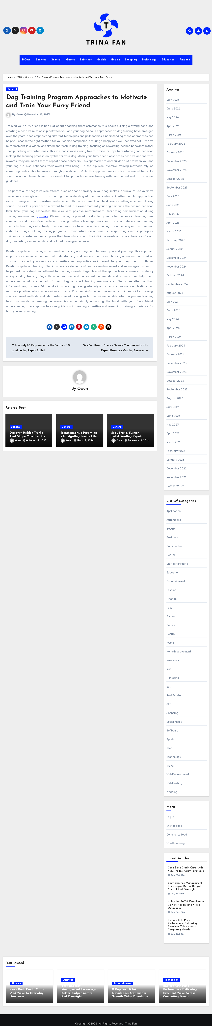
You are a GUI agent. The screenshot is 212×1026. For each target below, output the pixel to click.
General (56, 59)
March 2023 (174, 442)
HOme (26, 59)
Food (169, 607)
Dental (170, 555)
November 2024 (176, 266)
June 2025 (173, 205)
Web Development (177, 774)
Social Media (174, 721)
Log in (170, 817)
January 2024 (175, 354)
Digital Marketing (177, 563)
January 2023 (175, 459)
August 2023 (174, 398)
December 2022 (176, 468)
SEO (169, 704)
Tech (169, 748)
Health (101, 59)
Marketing (172, 677)
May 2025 (172, 214)
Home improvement (178, 651)
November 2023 (176, 372)
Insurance (172, 660)
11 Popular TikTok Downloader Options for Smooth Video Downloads (186, 904)
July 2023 (172, 407)
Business (40, 59)
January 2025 (175, 249)
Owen (19, 114)
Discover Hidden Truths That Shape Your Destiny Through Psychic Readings (28, 437)
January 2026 (175, 152)
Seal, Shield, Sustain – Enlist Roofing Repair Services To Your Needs (128, 437)
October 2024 (175, 275)
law (168, 669)
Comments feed (176, 834)
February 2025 (175, 240)
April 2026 (173, 126)
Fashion (171, 590)
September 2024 (177, 284)
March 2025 (174, 231)
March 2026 (174, 134)
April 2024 (173, 328)
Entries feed (174, 825)
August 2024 (174, 293)
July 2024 (173, 301)
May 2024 (172, 319)
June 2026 (173, 108)
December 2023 (176, 363)
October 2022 (175, 486)
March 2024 (174, 336)
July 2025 (172, 196)
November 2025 (176, 170)
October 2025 (175, 178)
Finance (185, 59)
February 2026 (175, 143)
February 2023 (175, 451)
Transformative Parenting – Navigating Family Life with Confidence (78, 437)
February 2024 (175, 345)
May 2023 (172, 424)
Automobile (173, 519)
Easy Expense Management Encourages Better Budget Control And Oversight (185, 886)
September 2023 (177, 389)
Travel (170, 765)
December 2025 (176, 161)
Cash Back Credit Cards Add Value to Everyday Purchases (27, 993)
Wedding (172, 792)
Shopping (131, 59)
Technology (149, 59)
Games (70, 59)
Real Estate (173, 695)
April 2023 (173, 433)
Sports (170, 739)
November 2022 (176, 477)
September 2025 (177, 187)
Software (86, 59)
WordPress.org (175, 843)
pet (168, 686)
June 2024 (173, 310)
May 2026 (172, 117)
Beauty (171, 528)
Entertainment (175, 581)
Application (173, 511)
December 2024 (176, 257)
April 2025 (173, 222)
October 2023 (175, 380)
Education (168, 59)
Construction (174, 546)
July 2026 (173, 99)
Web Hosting (174, 783)
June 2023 (173, 415)
